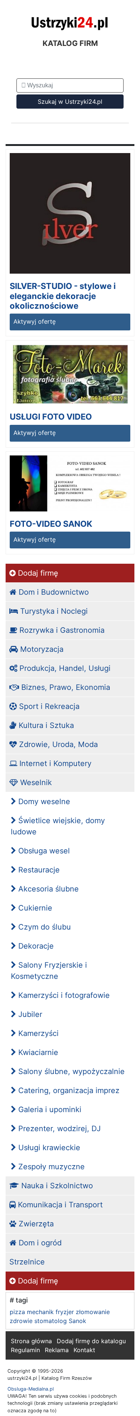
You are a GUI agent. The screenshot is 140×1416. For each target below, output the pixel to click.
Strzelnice (27, 1261)
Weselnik (35, 782)
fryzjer (65, 1312)
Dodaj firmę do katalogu (91, 1341)
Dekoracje (35, 946)
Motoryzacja (40, 649)
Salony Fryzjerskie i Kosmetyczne (49, 971)
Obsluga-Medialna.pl (30, 1389)
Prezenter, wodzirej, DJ (58, 1128)
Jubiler (29, 1014)
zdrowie (21, 1321)
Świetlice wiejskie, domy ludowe (58, 826)
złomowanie (93, 1312)
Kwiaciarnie (37, 1052)
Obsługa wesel (43, 850)
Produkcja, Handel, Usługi (64, 668)
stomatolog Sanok (60, 1321)
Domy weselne (43, 801)
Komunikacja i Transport (59, 1204)
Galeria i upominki (48, 1109)
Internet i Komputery (54, 763)
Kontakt (84, 1350)
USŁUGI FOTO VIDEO (51, 416)
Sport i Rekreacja (48, 706)
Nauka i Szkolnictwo (56, 1185)
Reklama (57, 1350)
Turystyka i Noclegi (53, 611)
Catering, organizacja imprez (67, 1090)
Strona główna (31, 1341)
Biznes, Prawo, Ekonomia (64, 687)
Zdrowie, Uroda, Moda (57, 744)
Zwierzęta (35, 1223)
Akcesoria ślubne (47, 888)
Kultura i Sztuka (45, 725)
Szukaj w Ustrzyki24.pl (70, 101)
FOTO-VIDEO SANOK (51, 524)
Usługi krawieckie (48, 1147)
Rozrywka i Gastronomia (61, 630)
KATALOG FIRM (70, 43)
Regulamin (25, 1350)
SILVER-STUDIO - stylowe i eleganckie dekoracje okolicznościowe (63, 296)
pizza (17, 1312)
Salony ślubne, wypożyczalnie (70, 1071)
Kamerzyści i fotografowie (63, 995)
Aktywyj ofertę (34, 321)
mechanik (40, 1312)
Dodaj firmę (37, 573)
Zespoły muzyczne (50, 1166)
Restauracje (38, 869)
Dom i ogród (39, 1242)
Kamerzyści (37, 1033)
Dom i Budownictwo (52, 592)
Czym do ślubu (43, 926)
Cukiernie (34, 907)
